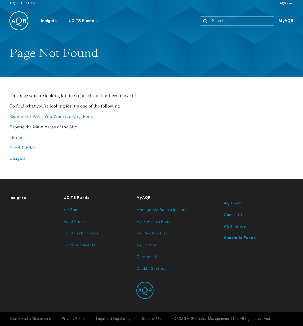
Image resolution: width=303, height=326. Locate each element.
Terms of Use (152, 319)
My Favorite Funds (155, 222)
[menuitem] (49, 23)
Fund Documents (80, 245)
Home (15, 137)
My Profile (147, 245)
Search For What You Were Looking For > (51, 117)
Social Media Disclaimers (30, 319)
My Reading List (152, 233)
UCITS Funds (76, 198)
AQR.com (287, 3)
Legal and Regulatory (113, 319)
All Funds (73, 210)
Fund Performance (81, 233)
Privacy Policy (73, 319)
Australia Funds (240, 238)
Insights (17, 158)
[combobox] (242, 21)
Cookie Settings (152, 269)
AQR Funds (235, 226)
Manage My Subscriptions (162, 210)
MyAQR (286, 21)
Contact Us (148, 257)
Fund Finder (22, 148)
